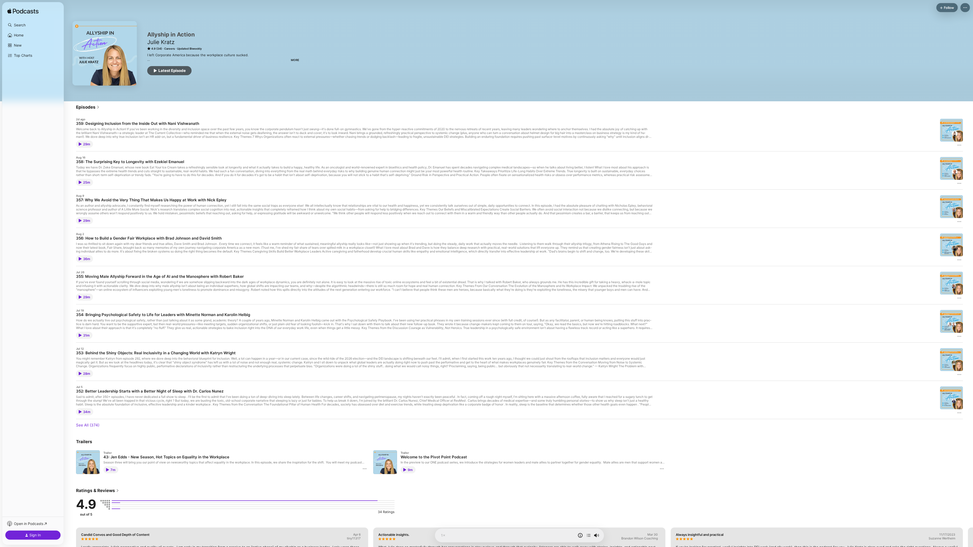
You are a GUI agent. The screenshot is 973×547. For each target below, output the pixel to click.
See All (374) (87, 425)
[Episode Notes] (580, 535)
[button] (33, 25)
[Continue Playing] (589, 535)
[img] (23, 11)
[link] (88, 107)
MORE (295, 60)
